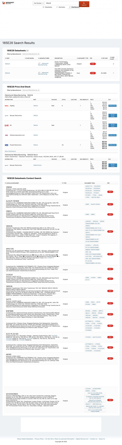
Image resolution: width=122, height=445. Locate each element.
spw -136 (88, 252)
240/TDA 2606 (95, 197)
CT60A (87, 323)
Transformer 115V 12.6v (93, 234)
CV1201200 (88, 325)
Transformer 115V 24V (92, 223)
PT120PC (88, 195)
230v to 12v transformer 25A (94, 230)
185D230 (95, 315)
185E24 (87, 225)
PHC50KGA (97, 190)
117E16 (87, 197)
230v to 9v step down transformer (95, 410)
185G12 (87, 232)
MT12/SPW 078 (97, 256)
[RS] (7, 125)
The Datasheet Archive (8, 3)
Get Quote (113, 115)
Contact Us (93, 439)
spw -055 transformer (92, 258)
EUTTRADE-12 (89, 321)
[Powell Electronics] (7, 145)
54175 (98, 302)
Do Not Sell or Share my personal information (59, 439)
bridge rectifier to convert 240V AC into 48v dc (95, 407)
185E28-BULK (37, 165)
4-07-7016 (88, 256)
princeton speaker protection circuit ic (95, 401)
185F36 (87, 237)
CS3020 (93, 277)
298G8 (100, 195)
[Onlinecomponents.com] (7, 135)
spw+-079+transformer (93, 254)
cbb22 (93, 214)
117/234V (54, 336)
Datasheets (48, 7)
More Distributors (10, 151)
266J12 (87, 313)
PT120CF (96, 193)
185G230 (95, 221)
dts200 (87, 304)
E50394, (87, 310)
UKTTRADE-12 (89, 344)
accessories (97, 388)
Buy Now (113, 105)
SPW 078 (95, 245)
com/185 (88, 221)
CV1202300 (88, 328)
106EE (87, 204)
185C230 (88, 315)
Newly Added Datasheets (25, 439)
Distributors (75, 7)
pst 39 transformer (92, 247)
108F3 (92, 302)
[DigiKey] (7, 106)
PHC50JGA (88, 190)
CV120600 (88, 330)
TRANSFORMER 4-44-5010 (93, 263)
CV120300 (97, 328)
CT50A (87, 346)
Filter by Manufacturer (14, 54)
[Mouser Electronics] (7, 115)
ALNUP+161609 (95, 204)
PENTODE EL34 (97, 404)
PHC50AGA (97, 188)
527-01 (87, 279)
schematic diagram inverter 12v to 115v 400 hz (95, 397)
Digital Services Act (82, 439)
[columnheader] (14, 58)
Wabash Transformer (92, 249)
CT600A (97, 321)
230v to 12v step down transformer (95, 393)
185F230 (94, 317)
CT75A (93, 323)
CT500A (97, 344)
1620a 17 (88, 404)
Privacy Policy (39, 439)
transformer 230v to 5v (93, 228)
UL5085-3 (50, 258)
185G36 (100, 313)
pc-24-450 (88, 261)
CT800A (99, 323)
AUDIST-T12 (88, 186)
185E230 (87, 317)
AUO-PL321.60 (97, 337)
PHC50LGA (88, 193)
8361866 (101, 317)
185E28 (35, 105)
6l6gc (94, 391)
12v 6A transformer (91, 241)
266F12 (101, 310)
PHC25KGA (97, 186)
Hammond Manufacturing (43, 64)
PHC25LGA (88, 188)
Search (84, 5)
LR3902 (94, 310)
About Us (102, 439)
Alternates (61, 7)
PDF (92, 64)
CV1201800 (97, 325)
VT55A (94, 195)
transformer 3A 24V (91, 239)
